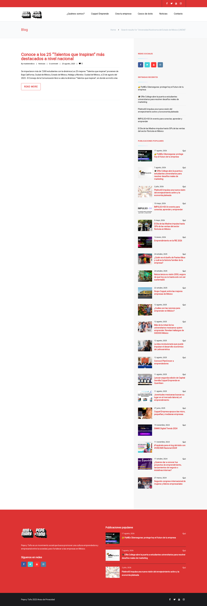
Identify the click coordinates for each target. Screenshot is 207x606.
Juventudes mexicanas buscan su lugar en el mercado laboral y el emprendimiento (169, 397)
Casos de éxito (145, 13)
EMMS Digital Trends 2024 (165, 428)
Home (113, 30)
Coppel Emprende (100, 13)
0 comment (53, 64)
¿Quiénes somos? (76, 13)
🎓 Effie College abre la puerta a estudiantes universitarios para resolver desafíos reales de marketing (158, 99)
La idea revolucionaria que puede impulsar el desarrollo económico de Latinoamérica (168, 346)
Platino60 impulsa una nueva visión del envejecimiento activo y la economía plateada (169, 192)
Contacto (178, 13)
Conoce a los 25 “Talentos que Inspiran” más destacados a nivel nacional (62, 56)
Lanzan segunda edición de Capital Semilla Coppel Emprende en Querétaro (169, 380)
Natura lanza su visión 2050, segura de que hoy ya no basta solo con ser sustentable (170, 277)
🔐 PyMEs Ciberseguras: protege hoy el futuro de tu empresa (149, 537)
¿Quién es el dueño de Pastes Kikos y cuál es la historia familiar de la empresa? (169, 260)
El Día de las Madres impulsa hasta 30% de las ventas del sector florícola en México (169, 226)
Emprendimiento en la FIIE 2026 (168, 240)
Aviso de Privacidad (46, 599)
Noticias (163, 13)
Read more (31, 86)
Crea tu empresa (123, 13)
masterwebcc (29, 64)
